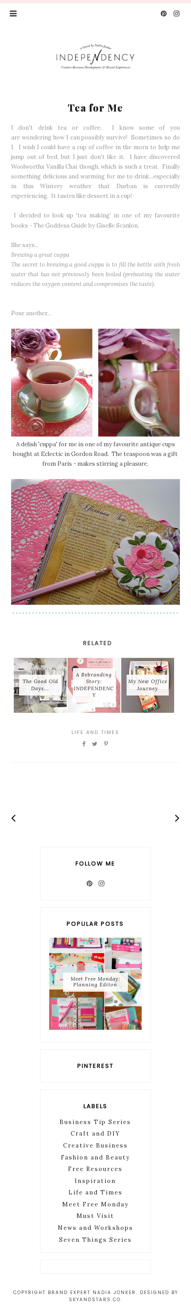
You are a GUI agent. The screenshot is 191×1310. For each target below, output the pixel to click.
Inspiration (95, 1181)
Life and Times (95, 732)
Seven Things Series (95, 1240)
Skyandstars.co (95, 1299)
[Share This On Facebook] (84, 744)
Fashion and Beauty (95, 1157)
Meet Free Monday (95, 1204)
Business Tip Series (95, 1122)
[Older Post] (177, 818)
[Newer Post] (13, 818)
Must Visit (95, 1216)
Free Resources (95, 1169)
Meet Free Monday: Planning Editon (95, 982)
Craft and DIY (95, 1133)
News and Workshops (95, 1228)
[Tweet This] (95, 744)
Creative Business (95, 1145)
